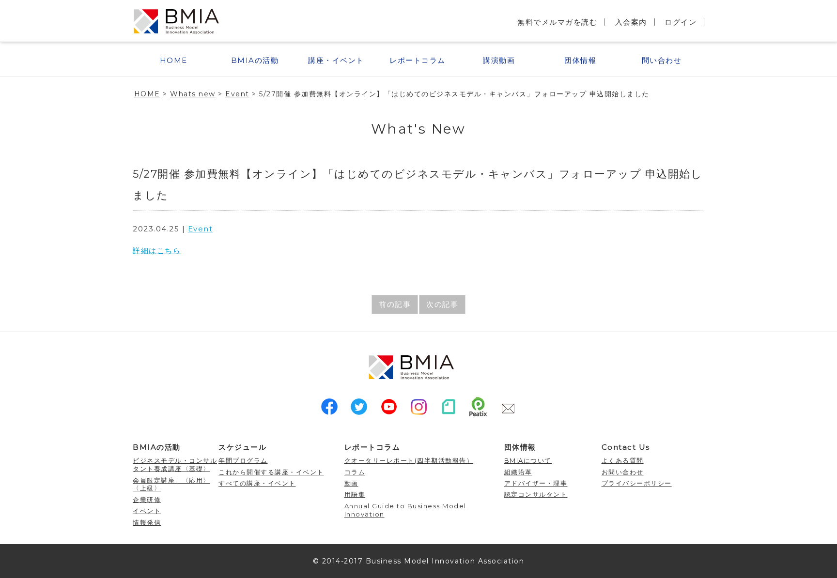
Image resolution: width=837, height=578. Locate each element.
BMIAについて (528, 460)
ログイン (681, 22)
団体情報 (580, 60)
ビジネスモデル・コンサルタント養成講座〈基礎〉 (175, 464)
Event (200, 228)
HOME (173, 60)
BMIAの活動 (255, 60)
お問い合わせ (623, 472)
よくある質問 (623, 460)
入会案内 (631, 22)
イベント (147, 511)
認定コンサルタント (536, 494)
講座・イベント (336, 60)
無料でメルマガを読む (557, 22)
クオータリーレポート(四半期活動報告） (409, 460)
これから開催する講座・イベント (271, 472)
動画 (351, 483)
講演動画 (499, 60)
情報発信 (147, 522)
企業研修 (147, 499)
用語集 (355, 494)
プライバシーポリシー (637, 483)
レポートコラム (417, 60)
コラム (355, 472)
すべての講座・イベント (257, 483)
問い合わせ (662, 60)
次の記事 (442, 304)
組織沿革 (518, 472)
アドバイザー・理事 (536, 483)
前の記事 (395, 304)
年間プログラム (243, 460)
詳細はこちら (157, 250)
